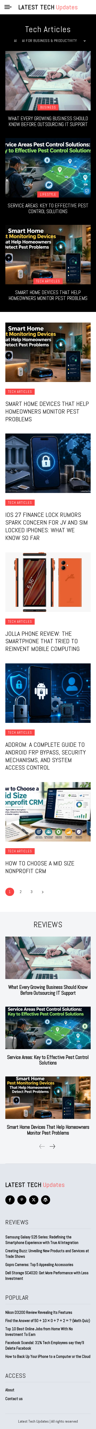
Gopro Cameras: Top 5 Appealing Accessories (39, 1264)
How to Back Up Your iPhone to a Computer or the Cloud (47, 1356)
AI (15, 40)
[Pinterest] (22, 1200)
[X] (33, 1200)
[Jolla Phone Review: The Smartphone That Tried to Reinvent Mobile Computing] (48, 582)
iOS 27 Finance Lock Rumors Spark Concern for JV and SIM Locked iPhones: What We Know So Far (46, 526)
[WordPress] (45, 1200)
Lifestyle (48, 194)
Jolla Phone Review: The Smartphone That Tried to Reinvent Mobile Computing (42, 641)
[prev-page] (42, 1146)
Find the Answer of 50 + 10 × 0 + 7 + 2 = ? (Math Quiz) (47, 1320)
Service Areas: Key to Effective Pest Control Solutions (48, 208)
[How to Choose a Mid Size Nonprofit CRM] (48, 812)
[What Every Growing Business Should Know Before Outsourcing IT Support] (48, 80)
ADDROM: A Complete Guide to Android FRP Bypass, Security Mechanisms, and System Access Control (45, 755)
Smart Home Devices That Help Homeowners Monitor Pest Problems (48, 295)
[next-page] (42, 892)
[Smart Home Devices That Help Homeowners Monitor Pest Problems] (48, 254)
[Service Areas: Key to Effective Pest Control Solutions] (48, 168)
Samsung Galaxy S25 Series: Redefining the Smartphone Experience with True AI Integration (41, 1239)
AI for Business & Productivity (49, 40)
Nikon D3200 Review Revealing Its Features (38, 1312)
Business (48, 107)
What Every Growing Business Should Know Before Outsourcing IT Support (48, 121)
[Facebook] (10, 1200)
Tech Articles (48, 281)
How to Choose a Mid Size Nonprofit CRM (39, 867)
